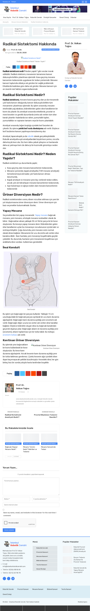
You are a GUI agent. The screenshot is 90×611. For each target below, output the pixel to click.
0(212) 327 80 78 (15, 573)
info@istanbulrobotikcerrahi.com (14, 566)
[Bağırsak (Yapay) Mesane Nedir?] (13, 439)
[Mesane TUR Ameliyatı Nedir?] (73, 177)
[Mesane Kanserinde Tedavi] (49, 439)
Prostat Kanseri (42, 552)
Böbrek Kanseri (41, 560)
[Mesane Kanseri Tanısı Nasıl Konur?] (73, 191)
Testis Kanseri (41, 565)
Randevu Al (6, 2)
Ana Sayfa (7, 17)
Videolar (73, 17)
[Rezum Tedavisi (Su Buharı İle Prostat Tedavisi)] (67, 560)
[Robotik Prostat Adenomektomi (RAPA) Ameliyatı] (67, 549)
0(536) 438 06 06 (15, 569)
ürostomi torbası (10, 335)
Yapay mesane (41, 215)
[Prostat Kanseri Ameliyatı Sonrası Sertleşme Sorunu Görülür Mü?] (73, 125)
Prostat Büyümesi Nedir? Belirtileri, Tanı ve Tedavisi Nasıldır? (75, 168)
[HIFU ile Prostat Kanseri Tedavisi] (67, 31)
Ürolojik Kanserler (49, 17)
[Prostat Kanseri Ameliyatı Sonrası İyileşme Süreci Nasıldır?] (73, 217)
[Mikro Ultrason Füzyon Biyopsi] (37, 31)
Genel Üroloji (64, 17)
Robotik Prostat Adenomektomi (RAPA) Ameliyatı (80, 549)
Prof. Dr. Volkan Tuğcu (20, 17)
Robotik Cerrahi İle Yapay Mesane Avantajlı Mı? (80, 570)
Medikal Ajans (82, 602)
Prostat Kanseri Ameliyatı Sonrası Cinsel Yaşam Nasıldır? (76, 116)
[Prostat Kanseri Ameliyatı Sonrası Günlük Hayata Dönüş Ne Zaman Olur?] (73, 143)
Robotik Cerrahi (36, 17)
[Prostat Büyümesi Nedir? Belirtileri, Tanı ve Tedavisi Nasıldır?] (73, 161)
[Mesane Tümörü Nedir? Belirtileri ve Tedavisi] (31, 439)
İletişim (14, 2)
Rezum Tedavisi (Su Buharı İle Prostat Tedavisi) (80, 560)
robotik (30, 136)
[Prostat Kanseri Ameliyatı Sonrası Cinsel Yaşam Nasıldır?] (73, 109)
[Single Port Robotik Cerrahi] (8, 31)
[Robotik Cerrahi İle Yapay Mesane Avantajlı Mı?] (67, 570)
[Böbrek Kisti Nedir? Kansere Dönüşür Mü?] (73, 205)
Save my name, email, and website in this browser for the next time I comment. (29, 514)
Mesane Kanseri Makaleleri (50, 49)
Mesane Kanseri (42, 556)
